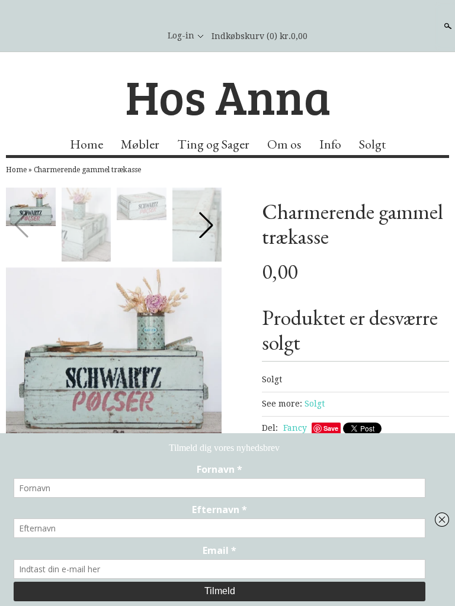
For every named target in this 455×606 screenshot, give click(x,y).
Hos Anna (228, 96)
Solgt (372, 144)
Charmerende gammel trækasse (87, 170)
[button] (206, 225)
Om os (284, 144)
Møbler (140, 144)
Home (86, 144)
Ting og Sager (213, 144)
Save (330, 428)
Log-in (181, 35)
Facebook (144, 36)
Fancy (295, 428)
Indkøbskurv (259, 36)
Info (330, 144)
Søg (447, 26)
